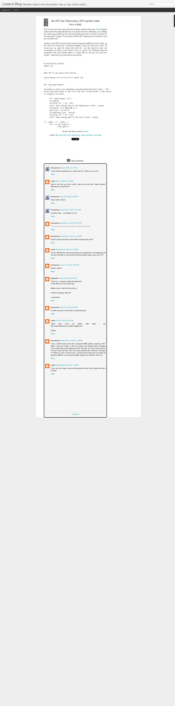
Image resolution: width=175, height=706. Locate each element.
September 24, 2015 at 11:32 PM (67, 365)
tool (95, 135)
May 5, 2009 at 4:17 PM (68, 167)
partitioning (76, 135)
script (83, 135)
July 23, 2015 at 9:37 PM (68, 307)
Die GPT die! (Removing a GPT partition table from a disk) (75, 22)
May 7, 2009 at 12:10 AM (64, 181)
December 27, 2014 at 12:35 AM (67, 249)
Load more (75, 414)
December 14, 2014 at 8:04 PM (71, 223)
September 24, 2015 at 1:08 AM (71, 340)
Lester (86, 131)
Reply (53, 174)
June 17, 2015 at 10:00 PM (69, 264)
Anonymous (55, 223)
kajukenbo (54, 278)
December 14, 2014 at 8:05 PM (71, 236)
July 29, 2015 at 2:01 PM (64, 320)
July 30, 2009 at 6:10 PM (68, 196)
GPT (97, 29)
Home (16, 10)
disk (56, 135)
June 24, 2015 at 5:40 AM (68, 278)
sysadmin (89, 135)
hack (64, 135)
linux (69, 135)
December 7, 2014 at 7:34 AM (70, 209)
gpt (60, 135)
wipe (99, 135)
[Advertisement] (120, 56)
